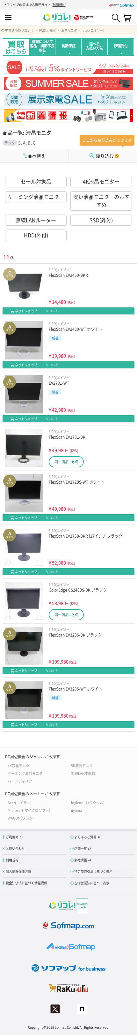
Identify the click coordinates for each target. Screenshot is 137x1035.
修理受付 (121, 46)
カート (127, 17)
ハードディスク (20, 780)
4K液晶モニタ (18, 765)
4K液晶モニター (101, 181)
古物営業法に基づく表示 (91, 882)
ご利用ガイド (15, 837)
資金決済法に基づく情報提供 (26, 882)
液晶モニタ (69, 30)
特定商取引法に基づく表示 (93, 871)
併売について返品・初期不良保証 (42, 46)
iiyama (76, 810)
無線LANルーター (36, 220)
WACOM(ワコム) (21, 817)
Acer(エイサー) (20, 802)
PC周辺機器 (47, 30)
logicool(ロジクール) (88, 802)
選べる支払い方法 (94, 46)
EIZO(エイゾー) (93, 30)
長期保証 (68, 46)
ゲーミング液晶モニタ (25, 773)
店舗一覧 (80, 848)
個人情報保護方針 (18, 871)
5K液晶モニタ (82, 765)
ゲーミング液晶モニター (36, 196)
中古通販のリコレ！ (19, 30)
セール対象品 (36, 181)
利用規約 (59, 4)
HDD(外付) (36, 235)
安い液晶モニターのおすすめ (101, 201)
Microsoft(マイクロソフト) (29, 810)
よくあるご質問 (85, 837)
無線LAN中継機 (83, 773)
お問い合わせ (15, 848)
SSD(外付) (101, 220)
